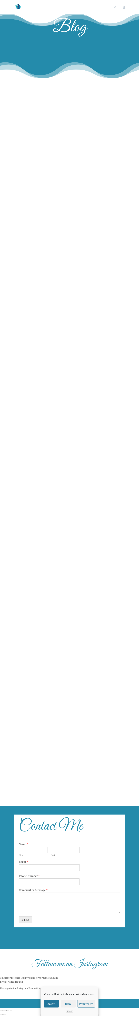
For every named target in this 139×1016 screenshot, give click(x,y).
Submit (25, 919)
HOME (69, 1011)
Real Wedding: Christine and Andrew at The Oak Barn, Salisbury (62, 96)
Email (23, 861)
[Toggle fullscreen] (7, 1010)
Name (23, 844)
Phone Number (29, 876)
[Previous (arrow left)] (1, 1014)
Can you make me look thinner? (40, 475)
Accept (51, 1003)
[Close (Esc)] (1, 1010)
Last (53, 855)
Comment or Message (33, 890)
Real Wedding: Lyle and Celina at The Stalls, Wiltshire (54, 138)
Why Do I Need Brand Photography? (42, 181)
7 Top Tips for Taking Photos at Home (44, 769)
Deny (68, 1003)
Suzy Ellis (25, 101)
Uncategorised (53, 101)
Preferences (86, 1003)
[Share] (4, 1010)
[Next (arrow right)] (4, 1014)
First (21, 855)
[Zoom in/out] (11, 1010)
